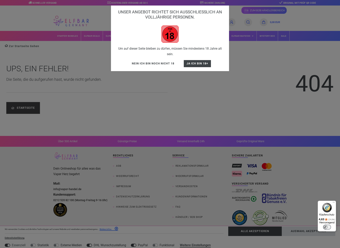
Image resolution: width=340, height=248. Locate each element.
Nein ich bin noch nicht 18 (153, 63)
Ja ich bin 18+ (197, 63)
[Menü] (333, 203)
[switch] (327, 227)
